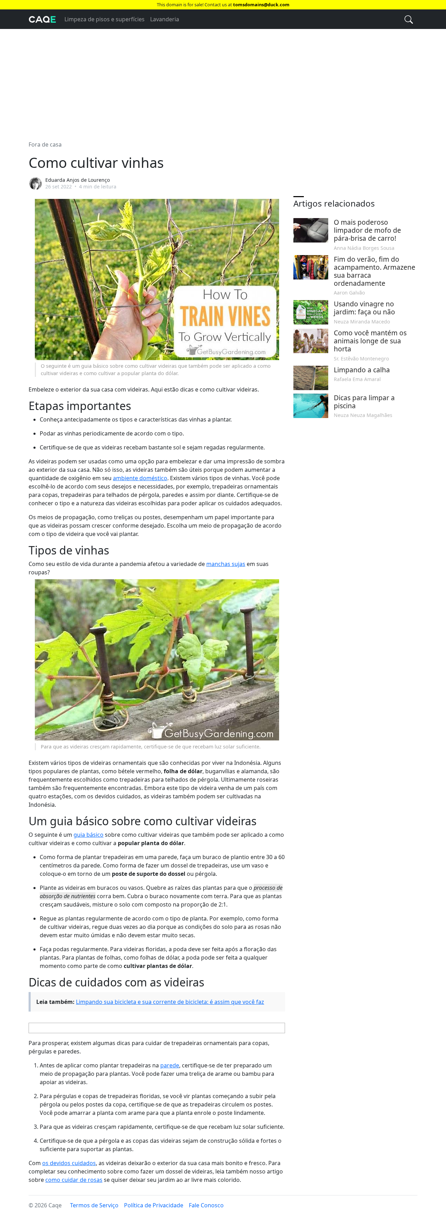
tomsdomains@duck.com (261, 4)
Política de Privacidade (153, 1205)
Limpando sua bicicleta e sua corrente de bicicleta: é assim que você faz (170, 1002)
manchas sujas (225, 564)
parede (169, 1065)
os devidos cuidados (69, 1163)
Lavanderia (164, 19)
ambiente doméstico (140, 478)
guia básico (88, 834)
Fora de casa (45, 144)
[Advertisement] (223, 80)
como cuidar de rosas (73, 1180)
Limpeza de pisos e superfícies (104, 19)
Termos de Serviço (94, 1205)
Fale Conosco (206, 1205)
